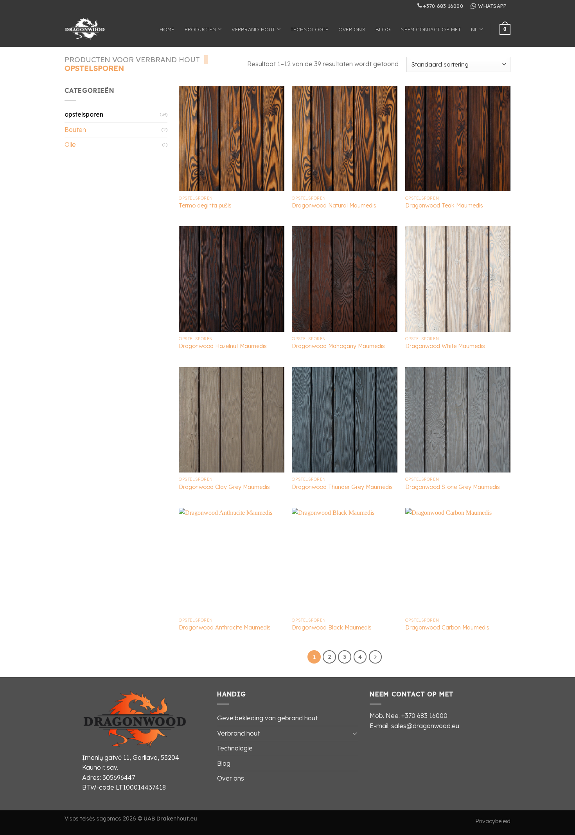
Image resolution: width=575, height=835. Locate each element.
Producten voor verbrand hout (132, 59)
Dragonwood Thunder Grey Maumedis (342, 487)
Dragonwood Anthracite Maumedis (225, 627)
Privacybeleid (492, 821)
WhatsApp (492, 6)
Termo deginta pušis (205, 205)
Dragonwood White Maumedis (445, 346)
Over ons (351, 29)
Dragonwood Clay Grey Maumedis (224, 487)
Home (167, 29)
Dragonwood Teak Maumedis (444, 205)
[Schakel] (355, 733)
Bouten (75, 129)
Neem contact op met (431, 29)
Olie (70, 144)
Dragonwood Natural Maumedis (334, 205)
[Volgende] (375, 657)
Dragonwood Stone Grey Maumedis (452, 487)
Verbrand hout (253, 29)
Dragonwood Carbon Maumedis (447, 627)
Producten (200, 29)
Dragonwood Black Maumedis (332, 627)
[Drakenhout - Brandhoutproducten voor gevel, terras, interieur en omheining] (91, 29)
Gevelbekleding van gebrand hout (267, 718)
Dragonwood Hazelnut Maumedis (223, 346)
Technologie (309, 29)
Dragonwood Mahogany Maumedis (338, 346)
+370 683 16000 (442, 6)
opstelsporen (84, 114)
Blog (383, 29)
